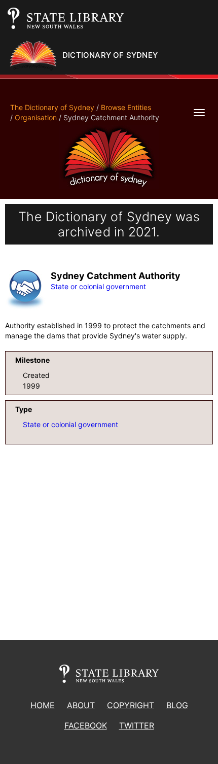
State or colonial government (98, 286)
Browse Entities (126, 107)
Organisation (36, 117)
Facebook (85, 725)
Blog (177, 705)
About (81, 705)
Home (42, 705)
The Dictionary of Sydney (52, 107)
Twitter (136, 725)
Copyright (130, 705)
